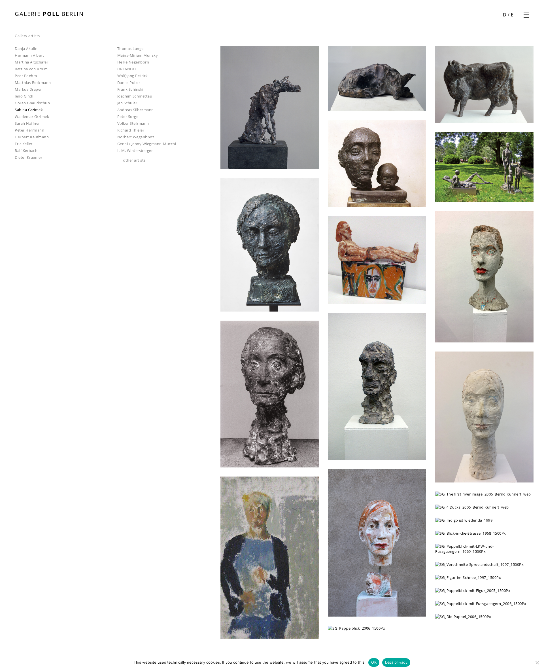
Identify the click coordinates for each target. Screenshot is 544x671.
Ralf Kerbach (26, 150)
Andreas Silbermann (135, 109)
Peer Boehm (26, 75)
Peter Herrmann (29, 130)
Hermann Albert (29, 55)
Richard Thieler (130, 130)
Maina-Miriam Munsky (137, 55)
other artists (134, 160)
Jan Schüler (127, 102)
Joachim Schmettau (134, 96)
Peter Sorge (128, 116)
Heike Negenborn (133, 62)
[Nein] (537, 662)
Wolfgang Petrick (132, 75)
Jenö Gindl (24, 96)
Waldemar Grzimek (32, 116)
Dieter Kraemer (28, 157)
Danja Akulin (26, 48)
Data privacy (396, 662)
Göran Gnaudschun (32, 102)
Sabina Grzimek (29, 109)
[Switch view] (227, 36)
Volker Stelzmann (133, 123)
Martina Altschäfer (31, 62)
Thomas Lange (130, 48)
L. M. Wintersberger (135, 150)
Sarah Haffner (27, 123)
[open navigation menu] (526, 15)
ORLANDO (126, 68)
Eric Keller (24, 143)
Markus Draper (28, 89)
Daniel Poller (128, 82)
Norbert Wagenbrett (135, 136)
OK (374, 662)
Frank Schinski (130, 89)
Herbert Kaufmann (32, 136)
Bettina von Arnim (31, 68)
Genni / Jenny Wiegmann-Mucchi (146, 143)
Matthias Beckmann (33, 82)
